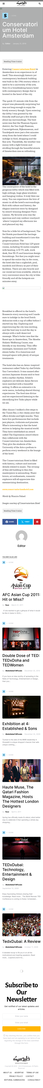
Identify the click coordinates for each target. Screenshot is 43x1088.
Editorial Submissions (14, 1080)
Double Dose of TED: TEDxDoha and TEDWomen (21, 660)
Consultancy (34, 1080)
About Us (7, 1072)
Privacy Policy (16, 1076)
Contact (30, 1076)
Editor (7, 44)
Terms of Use (32, 1072)
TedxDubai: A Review (21, 941)
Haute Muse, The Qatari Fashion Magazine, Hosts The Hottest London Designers (20, 796)
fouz (7, 605)
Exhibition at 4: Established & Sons (19, 726)
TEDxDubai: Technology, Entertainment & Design (17, 871)
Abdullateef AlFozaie (13, 671)
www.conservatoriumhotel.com (17, 489)
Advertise (19, 1072)
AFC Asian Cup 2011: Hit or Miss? (21, 597)
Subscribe (21, 1029)
